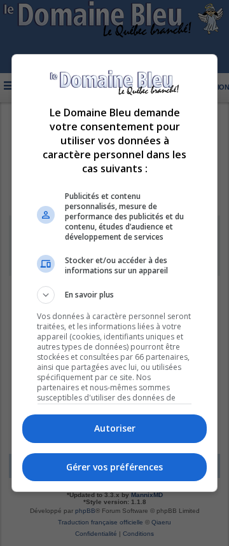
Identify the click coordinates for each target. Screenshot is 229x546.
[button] (114, 295)
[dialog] (114, 273)
